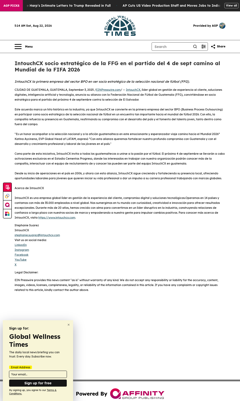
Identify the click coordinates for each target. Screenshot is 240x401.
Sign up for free (37, 383)
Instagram (22, 250)
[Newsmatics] (7, 213)
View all (231, 5)
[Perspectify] (7, 196)
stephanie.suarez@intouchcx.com (37, 235)
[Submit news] (7, 187)
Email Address (20, 367)
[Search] (195, 46)
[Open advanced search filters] (203, 46)
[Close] (68, 324)
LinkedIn (21, 245)
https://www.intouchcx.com (56, 217)
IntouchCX (133, 89)
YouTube (21, 259)
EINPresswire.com (108, 89)
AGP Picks (11, 5)
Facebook (21, 255)
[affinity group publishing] (7, 204)
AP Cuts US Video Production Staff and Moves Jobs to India (171, 6)
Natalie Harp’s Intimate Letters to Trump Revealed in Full (64, 6)
